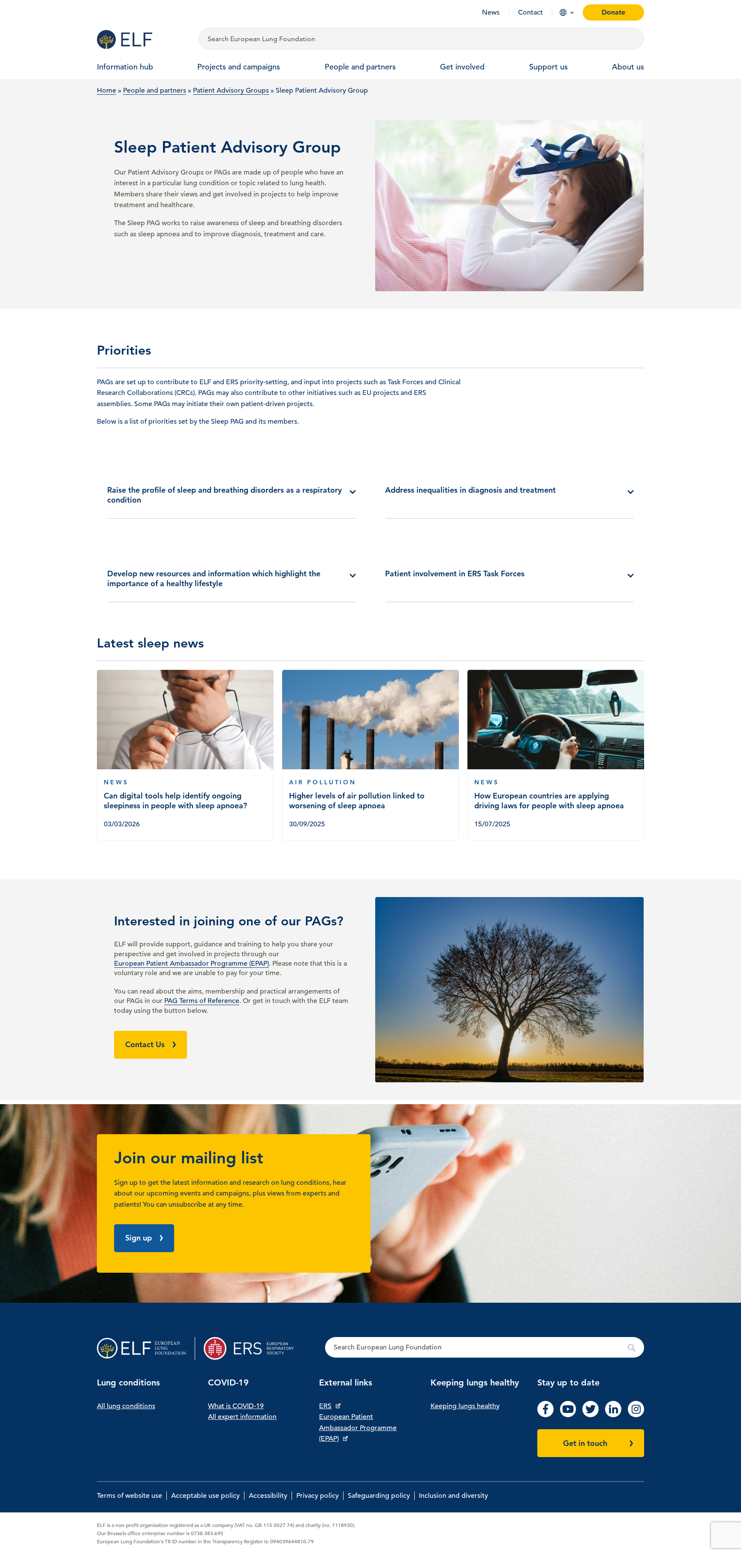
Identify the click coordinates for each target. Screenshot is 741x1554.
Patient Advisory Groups (231, 90)
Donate (613, 12)
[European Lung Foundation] (142, 39)
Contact (530, 12)
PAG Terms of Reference (201, 1001)
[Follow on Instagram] (636, 1415)
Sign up (138, 1238)
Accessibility (268, 1495)
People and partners (154, 90)
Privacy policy (317, 1495)
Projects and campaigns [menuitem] (238, 67)
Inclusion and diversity (453, 1495)
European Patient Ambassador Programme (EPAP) (191, 963)
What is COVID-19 (236, 1406)
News (491, 12)
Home (106, 90)
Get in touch (585, 1443)
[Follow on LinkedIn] (613, 1415)
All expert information (242, 1416)
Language (563, 12)
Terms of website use (129, 1495)
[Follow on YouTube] (568, 1415)
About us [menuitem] (628, 67)
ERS (325, 1406)
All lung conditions (126, 1406)
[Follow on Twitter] (590, 1415)
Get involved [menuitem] (462, 67)
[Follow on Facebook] (545, 1415)
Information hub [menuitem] (125, 67)
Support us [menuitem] (548, 67)
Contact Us (145, 1044)
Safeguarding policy (379, 1495)
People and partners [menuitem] (360, 67)
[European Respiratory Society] (253, 1348)
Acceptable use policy (205, 1495)
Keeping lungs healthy (465, 1406)
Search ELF (484, 1347)
